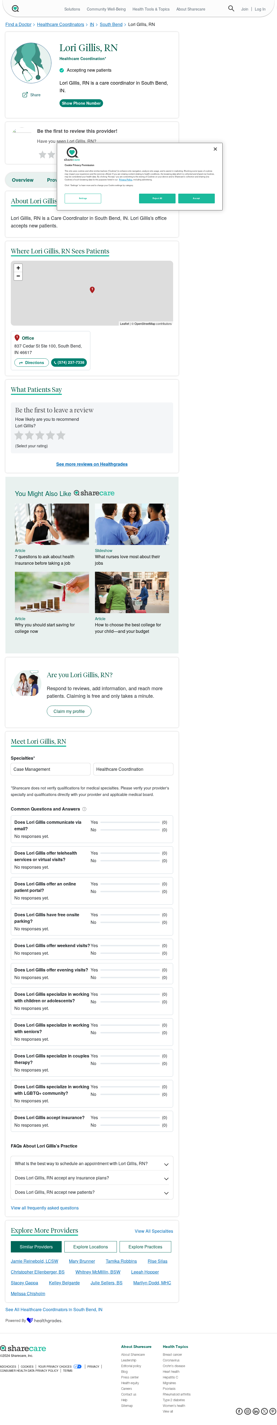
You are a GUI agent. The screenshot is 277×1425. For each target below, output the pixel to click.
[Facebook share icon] (239, 1413)
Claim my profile (69, 711)
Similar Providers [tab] (36, 1247)
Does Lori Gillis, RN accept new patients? (55, 1192)
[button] (83, 809)
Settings (83, 198)
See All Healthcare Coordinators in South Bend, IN (54, 1309)
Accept (196, 198)
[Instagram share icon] (247, 1413)
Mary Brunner (82, 1261)
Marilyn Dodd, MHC (152, 1282)
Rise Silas (157, 1261)
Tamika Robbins (121, 1261)
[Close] (215, 149)
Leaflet (124, 323)
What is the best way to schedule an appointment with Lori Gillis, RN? (81, 1163)
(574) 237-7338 (71, 362)
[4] (50, 434)
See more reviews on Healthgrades (92, 464)
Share (35, 94)
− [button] (18, 276)
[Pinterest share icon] (273, 1413)
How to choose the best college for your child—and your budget (128, 627)
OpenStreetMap (144, 323)
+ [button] (18, 267)
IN (92, 24)
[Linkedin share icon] (256, 1413)
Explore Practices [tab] (145, 1247)
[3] (39, 434)
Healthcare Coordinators (60, 24)
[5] (61, 434)
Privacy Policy (125, 179)
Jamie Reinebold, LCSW (34, 1261)
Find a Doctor (18, 24)
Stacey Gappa (24, 1282)
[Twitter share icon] (264, 1413)
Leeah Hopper (145, 1272)
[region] (140, 177)
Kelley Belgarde (64, 1282)
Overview (23, 179)
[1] (41, 153)
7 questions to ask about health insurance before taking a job (44, 559)
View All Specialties (154, 1231)
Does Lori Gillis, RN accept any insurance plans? (62, 1178)
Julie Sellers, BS (107, 1282)
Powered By (15, 1320)
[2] (50, 153)
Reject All (157, 198)
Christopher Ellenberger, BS (38, 1272)
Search (231, 8)
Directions (34, 362)
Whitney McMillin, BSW (97, 1272)
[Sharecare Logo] (15, 8)
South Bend (111, 24)
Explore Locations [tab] (90, 1247)
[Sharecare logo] (58, 1348)
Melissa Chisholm (28, 1293)
